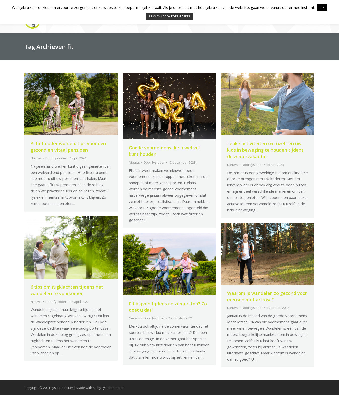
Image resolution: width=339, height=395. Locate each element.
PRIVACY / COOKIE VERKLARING (169, 16)
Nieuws (36, 158)
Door (55, 158)
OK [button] (322, 8)
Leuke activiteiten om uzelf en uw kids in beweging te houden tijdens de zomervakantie (265, 149)
